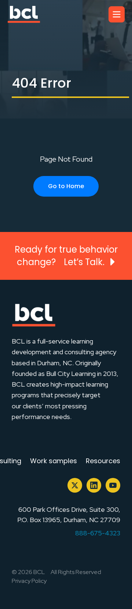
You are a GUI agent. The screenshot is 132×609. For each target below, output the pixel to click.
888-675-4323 (97, 533)
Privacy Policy (29, 581)
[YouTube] (113, 485)
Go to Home (66, 186)
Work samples (53, 460)
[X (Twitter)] (74, 485)
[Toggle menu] (117, 14)
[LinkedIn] (94, 485)
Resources (103, 460)
